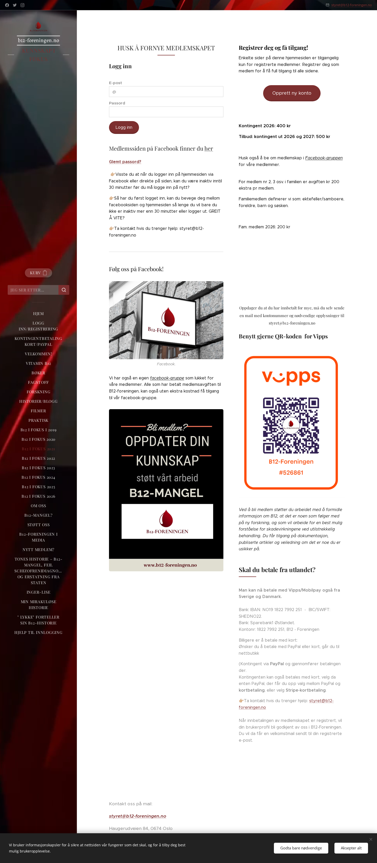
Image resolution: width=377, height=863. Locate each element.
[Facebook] (7, 5)
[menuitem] (38, 314)
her (208, 148)
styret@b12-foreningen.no (351, 5)
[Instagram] (22, 5)
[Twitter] (15, 5)
